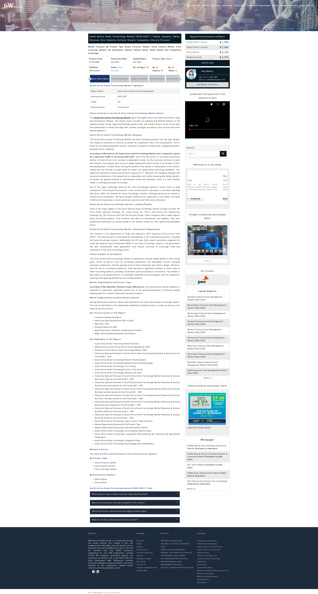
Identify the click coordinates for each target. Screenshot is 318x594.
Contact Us (304, 6)
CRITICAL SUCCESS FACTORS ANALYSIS (177, 567)
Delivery (140, 556)
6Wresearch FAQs (144, 559)
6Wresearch (98, 593)
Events (275, 6)
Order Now (207, 63)
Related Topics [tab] (157, 79)
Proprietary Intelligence (258, 6)
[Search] (223, 154)
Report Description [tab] (100, 79)
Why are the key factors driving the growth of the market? (118, 503)
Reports (205, 6)
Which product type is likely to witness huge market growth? (120, 494)
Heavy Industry (203, 553)
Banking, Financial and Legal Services (213, 570)
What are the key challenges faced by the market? (115, 520)
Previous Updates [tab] (120, 79)
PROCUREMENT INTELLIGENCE (173, 556)
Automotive (202, 564)
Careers (140, 547)
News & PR (239, 6)
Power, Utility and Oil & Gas (208, 550)
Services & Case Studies (222, 6)
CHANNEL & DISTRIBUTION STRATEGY (176, 553)
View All (207, 261)
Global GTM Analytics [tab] (177, 79)
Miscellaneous (203, 579)
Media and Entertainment (207, 576)
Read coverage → (203, 199)
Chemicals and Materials (207, 544)
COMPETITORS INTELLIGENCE (173, 550)
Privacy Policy (142, 550)
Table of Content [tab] (139, 79)
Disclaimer (141, 561)
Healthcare (201, 561)
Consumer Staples (204, 567)
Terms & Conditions (145, 553)
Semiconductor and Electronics (210, 547)
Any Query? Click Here (207, 84)
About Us (195, 6)
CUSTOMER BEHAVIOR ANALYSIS (174, 559)
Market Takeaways (288, 6)
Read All (191, 489)
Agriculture (202, 582)
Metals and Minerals (205, 573)
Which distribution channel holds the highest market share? (119, 511)
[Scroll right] (180, 79)
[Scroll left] (89, 79)
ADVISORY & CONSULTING (171, 541)
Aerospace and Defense (207, 541)
